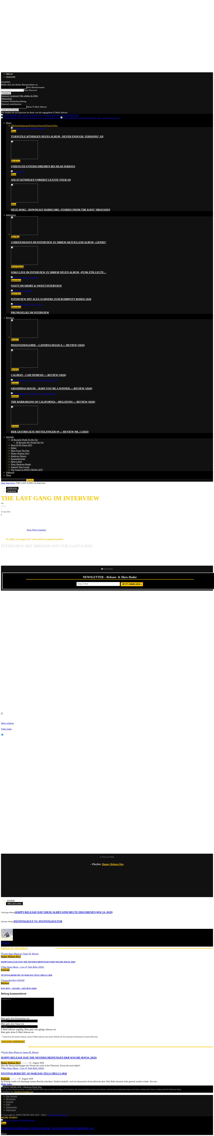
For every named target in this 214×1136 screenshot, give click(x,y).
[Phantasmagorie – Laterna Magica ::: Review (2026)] (24, 337)
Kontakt (9, 1102)
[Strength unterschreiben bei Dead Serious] (24, 158)
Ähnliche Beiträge (14, 948)
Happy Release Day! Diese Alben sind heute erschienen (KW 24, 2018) (64, 912)
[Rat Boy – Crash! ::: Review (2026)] (12, 980)
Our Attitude (11, 1096)
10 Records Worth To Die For (24, 439)
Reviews (10, 317)
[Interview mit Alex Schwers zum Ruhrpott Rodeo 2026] (21, 291)
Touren (49, 125)
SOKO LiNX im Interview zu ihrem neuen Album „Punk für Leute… (58, 272)
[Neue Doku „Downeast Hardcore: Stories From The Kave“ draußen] (24, 201)
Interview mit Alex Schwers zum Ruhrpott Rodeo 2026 (51, 299)
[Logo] (31, 118)
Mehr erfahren (7, 723)
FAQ (8, 1104)
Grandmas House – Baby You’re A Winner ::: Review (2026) (51, 388)
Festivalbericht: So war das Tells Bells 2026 (26, 975)
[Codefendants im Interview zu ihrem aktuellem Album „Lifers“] (24, 234)
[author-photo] (7, 940)
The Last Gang (14, 904)
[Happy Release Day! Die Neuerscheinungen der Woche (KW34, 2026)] (20, 954)
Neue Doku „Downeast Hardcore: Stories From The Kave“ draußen (60, 209)
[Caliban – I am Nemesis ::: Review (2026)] (24, 367)
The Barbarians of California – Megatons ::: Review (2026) (53, 401)
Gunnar (3, 506)
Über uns (9, 74)
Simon (24, 1063)
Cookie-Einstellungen (57, 1115)
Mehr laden (6, 1084)
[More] (43, 520)
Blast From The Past (20, 450)
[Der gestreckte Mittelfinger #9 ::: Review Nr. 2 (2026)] (24, 423)
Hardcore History (19, 456)
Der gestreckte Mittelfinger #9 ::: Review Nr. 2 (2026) (50, 431)
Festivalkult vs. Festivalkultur (38, 921)
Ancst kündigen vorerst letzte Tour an (41, 179)
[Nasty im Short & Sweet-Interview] (24, 277)
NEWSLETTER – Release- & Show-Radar (110, 577)
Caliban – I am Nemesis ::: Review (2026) (38, 374)
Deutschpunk (17, 267)
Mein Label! (16, 461)
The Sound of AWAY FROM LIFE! (27, 470)
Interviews (11, 215)
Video (55, 125)
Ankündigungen (22, 125)
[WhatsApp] (19, 519)
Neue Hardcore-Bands (21, 464)
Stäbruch (10, 472)
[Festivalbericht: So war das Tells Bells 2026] (22, 967)
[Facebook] (4, 519)
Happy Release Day (113, 864)
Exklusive (33, 125)
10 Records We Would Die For (30, 442)
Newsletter (10, 77)
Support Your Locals (20, 467)
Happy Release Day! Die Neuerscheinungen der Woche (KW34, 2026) (38, 962)
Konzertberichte (18, 459)
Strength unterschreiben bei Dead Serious (43, 166)
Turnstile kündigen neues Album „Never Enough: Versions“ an (57, 136)
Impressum (11, 1110)
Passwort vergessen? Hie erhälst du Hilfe (19, 96)
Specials (10, 437)
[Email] (12, 519)
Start (3, 483)
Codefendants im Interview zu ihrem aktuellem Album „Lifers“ (58, 242)
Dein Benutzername (35, 87)
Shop (8, 475)
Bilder (13, 448)
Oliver (4, 1133)
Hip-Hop (15, 237)
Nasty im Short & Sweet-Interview (36, 285)
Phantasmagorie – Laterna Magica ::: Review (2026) (48, 345)
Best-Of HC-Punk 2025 (21, 445)
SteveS (13, 1078)
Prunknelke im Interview (30, 312)
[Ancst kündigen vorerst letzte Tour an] (18, 171)
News (8, 123)
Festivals (42, 125)
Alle (13, 125)
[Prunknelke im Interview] (26, 304)
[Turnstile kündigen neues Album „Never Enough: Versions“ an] (28, 128)
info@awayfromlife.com (23, 1092)
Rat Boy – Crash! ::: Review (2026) (19, 988)
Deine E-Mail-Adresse (37, 107)
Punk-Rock (11, 491)
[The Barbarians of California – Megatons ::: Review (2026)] (33, 393)
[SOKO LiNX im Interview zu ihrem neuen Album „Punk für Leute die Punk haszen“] (24, 264)
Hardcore (15, 161)
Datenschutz (6, 98)
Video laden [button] (6, 729)
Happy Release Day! (20, 453)
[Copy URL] (34, 519)
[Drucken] (27, 519)
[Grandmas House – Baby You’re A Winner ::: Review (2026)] (34, 380)
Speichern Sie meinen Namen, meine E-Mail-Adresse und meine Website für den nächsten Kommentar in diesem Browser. (50, 1037)
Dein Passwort (30, 90)
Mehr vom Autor (42, 948)
